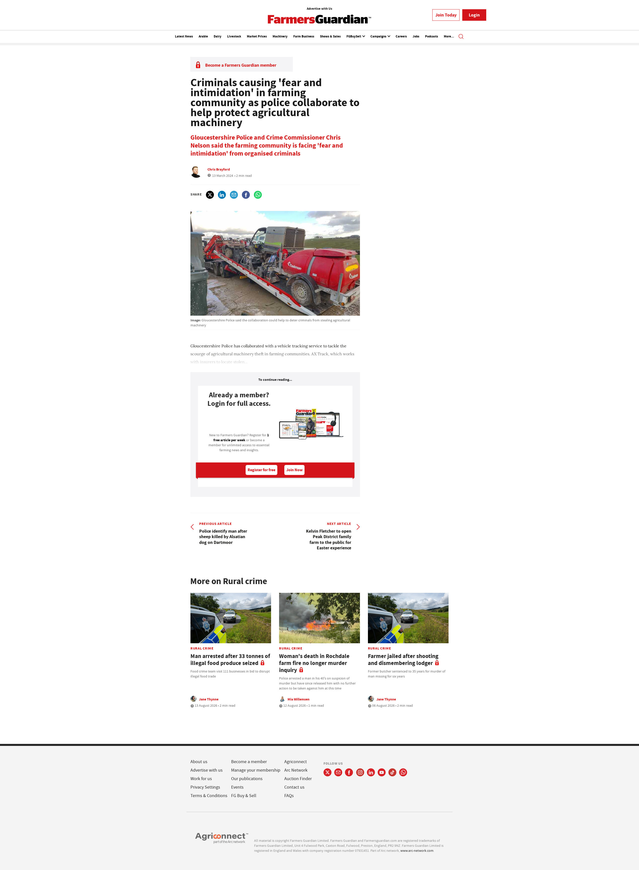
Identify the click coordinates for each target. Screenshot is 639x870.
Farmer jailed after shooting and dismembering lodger (403, 659)
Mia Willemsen (299, 699)
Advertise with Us (319, 8)
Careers (401, 36)
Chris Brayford (218, 169)
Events (237, 787)
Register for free (261, 469)
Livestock (234, 36)
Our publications (247, 779)
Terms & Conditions (208, 796)
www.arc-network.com (417, 850)
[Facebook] (349, 772)
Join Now (294, 469)
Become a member (249, 762)
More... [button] (449, 36)
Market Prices (257, 36)
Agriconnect (295, 762)
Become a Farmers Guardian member (240, 65)
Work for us (201, 779)
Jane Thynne (208, 699)
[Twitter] (327, 772)
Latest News (184, 36)
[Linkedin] (371, 772)
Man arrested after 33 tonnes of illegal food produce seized (230, 659)
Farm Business (303, 36)
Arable (203, 36)
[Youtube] (382, 772)
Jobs (416, 36)
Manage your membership (255, 770)
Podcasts (431, 36)
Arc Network (296, 770)
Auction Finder (298, 779)
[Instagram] (360, 772)
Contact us (294, 787)
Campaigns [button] (378, 36)
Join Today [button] (446, 15)
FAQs (289, 796)
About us (198, 762)
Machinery (280, 36)
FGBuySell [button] (354, 36)
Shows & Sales (330, 36)
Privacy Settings (205, 787)
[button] (461, 37)
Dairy (217, 36)
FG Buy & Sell (243, 796)
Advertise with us (206, 770)
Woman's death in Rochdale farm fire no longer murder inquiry (314, 663)
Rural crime (202, 648)
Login (474, 15)
